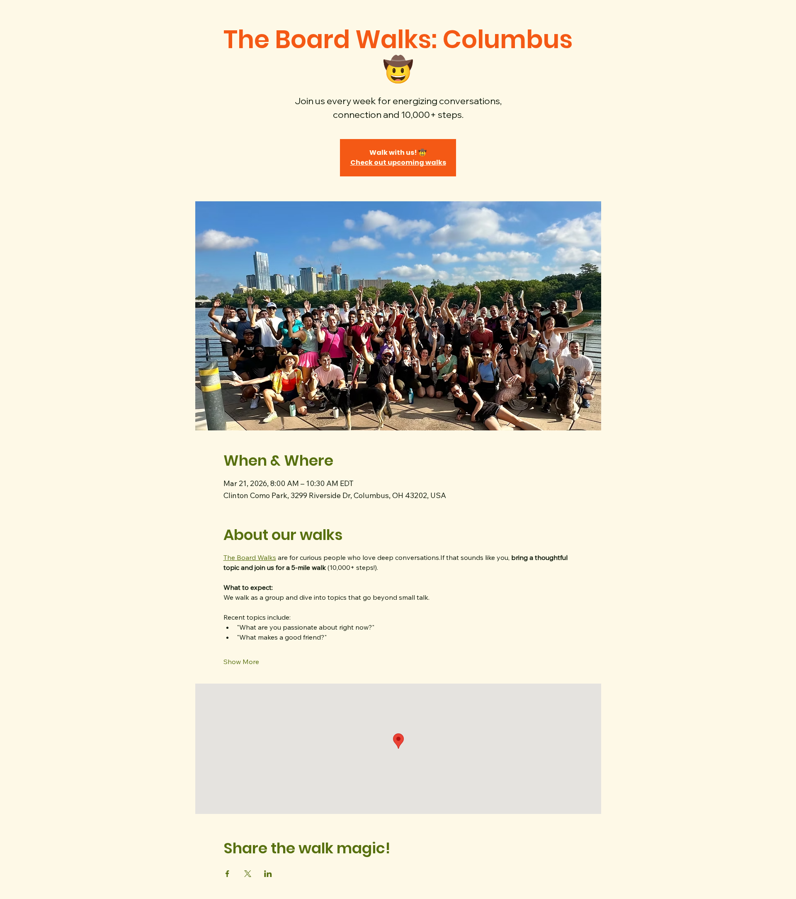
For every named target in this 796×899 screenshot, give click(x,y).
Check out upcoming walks (398, 162)
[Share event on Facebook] (227, 873)
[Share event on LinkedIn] (268, 873)
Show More (241, 661)
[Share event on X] (248, 873)
